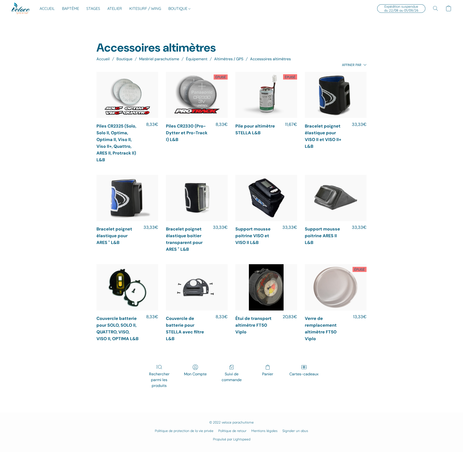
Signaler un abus (295, 431)
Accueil (103, 58)
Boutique (124, 58)
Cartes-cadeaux (304, 374)
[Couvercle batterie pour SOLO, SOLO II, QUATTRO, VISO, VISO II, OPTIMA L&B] (127, 287)
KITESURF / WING (145, 8)
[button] (21, 8)
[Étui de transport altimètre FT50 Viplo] (266, 287)
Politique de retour (232, 431)
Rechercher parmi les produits (159, 379)
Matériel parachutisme (159, 58)
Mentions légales (264, 431)
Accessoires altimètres (270, 58)
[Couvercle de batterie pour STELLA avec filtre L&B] (197, 287)
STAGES (93, 8)
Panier (267, 374)
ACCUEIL (47, 8)
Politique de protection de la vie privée (184, 431)
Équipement (196, 58)
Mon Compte (195, 374)
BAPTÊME (70, 8)
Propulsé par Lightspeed (231, 439)
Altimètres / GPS (228, 58)
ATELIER (114, 8)
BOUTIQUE (178, 8)
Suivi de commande (232, 376)
